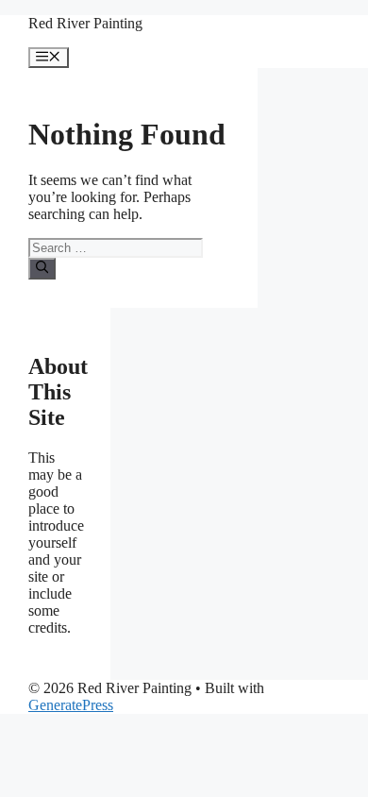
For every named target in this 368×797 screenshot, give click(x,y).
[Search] (42, 268)
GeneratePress (70, 705)
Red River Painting (85, 23)
